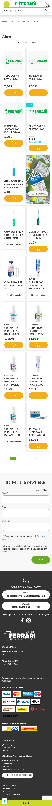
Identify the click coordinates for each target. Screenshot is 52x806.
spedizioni (7, 763)
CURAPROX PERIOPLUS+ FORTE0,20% (11, 381)
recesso (6, 766)
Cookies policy (9, 789)
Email (5, 493)
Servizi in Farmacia (11, 748)
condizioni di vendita (13, 769)
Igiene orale (25, 21)
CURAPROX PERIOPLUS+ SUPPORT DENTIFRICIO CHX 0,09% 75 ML (38, 288)
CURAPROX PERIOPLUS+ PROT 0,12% (36, 331)
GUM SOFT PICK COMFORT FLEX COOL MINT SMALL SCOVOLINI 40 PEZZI (13, 187)
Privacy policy (9, 786)
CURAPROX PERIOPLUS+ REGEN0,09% (11, 331)
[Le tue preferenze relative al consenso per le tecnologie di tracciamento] (4, 801)
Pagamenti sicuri (10, 761)
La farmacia (8, 745)
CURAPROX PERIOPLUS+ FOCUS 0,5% (36, 381)
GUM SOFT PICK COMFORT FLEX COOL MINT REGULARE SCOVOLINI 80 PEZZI (13, 238)
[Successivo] (41, 459)
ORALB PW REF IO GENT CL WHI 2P (13, 285)
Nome (4, 507)
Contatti (6, 751)
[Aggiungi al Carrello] (13, 92)
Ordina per (22, 43)
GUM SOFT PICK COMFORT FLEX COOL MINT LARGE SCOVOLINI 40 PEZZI (38, 238)
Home (4, 21)
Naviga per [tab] (26, 803)
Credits (6, 792)
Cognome (6, 521)
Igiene (14, 21)
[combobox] (26, 10)
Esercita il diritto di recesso (17, 775)
